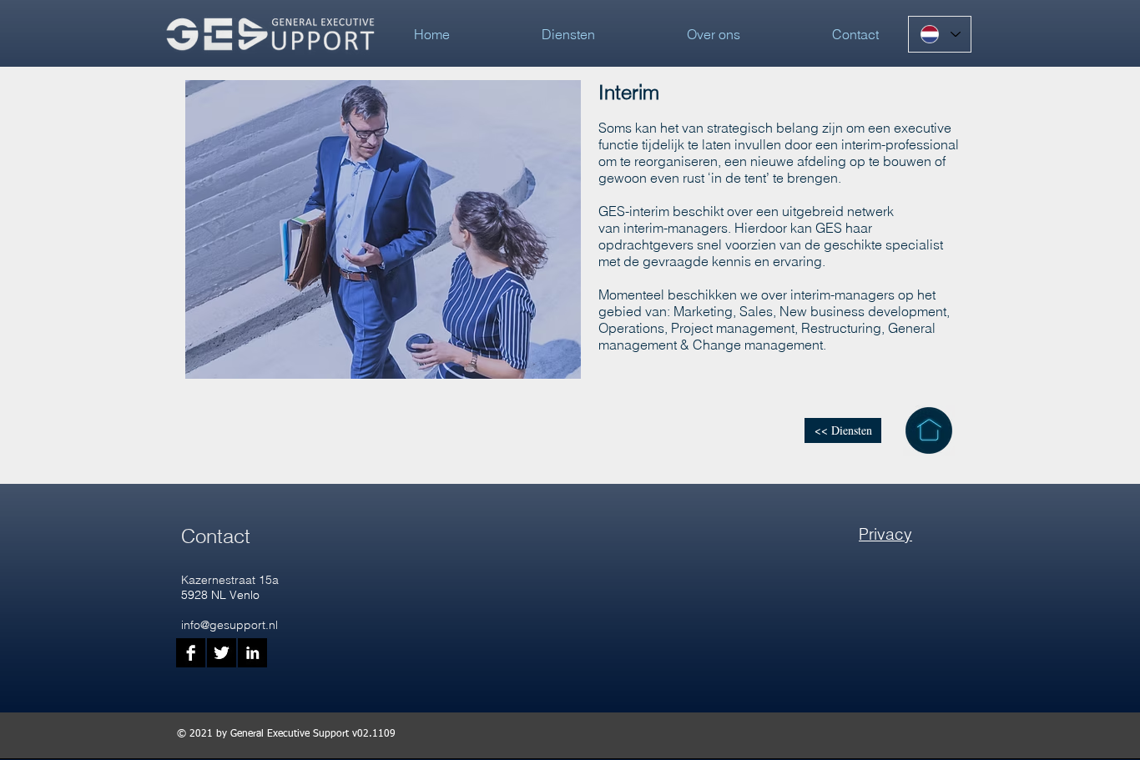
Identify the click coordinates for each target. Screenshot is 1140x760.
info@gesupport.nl (229, 624)
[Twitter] (221, 652)
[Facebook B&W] (190, 652)
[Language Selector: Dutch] (939, 34)
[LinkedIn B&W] (252, 652)
